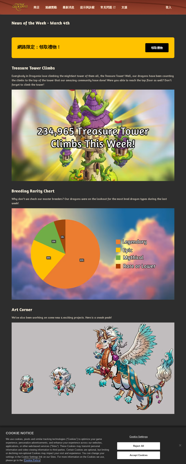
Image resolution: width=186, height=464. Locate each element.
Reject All (138, 446)
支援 (124, 7)
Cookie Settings (139, 436)
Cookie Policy (32, 460)
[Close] (180, 445)
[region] (93, 445)
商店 (36, 7)
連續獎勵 (51, 7)
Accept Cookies (138, 455)
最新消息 (68, 7)
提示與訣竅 (87, 7)
